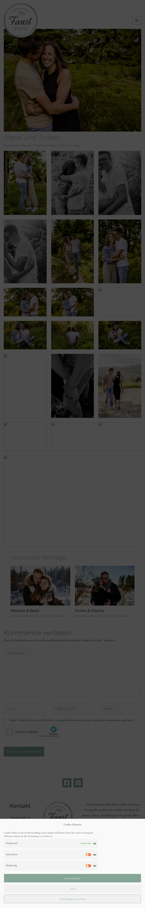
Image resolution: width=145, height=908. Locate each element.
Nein (72, 888)
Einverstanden (72, 878)
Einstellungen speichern (72, 899)
